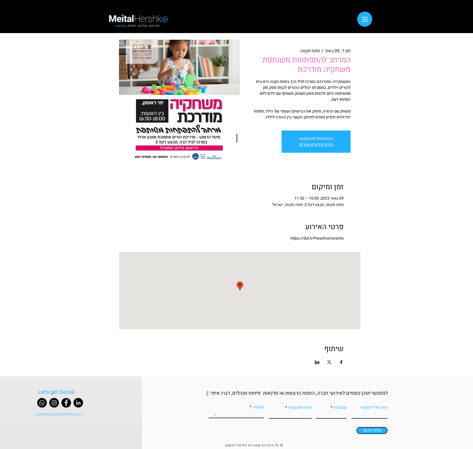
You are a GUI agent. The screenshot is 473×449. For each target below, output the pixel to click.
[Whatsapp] (42, 403)
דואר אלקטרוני (300, 408)
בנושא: (258, 407)
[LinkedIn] (78, 403)
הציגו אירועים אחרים (316, 145)
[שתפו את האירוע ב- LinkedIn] (317, 362)
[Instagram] (54, 403)
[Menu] (364, 19)
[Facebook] (66, 403)
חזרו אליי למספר (374, 408)
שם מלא (340, 408)
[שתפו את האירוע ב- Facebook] (341, 362)
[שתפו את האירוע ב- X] (329, 362)
